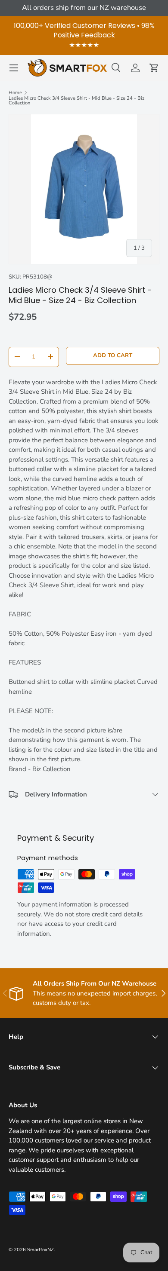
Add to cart (112, 355)
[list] (84, 189)
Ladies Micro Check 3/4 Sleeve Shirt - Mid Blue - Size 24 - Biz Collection (76, 101)
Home (15, 92)
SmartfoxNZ (40, 1249)
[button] (154, 67)
